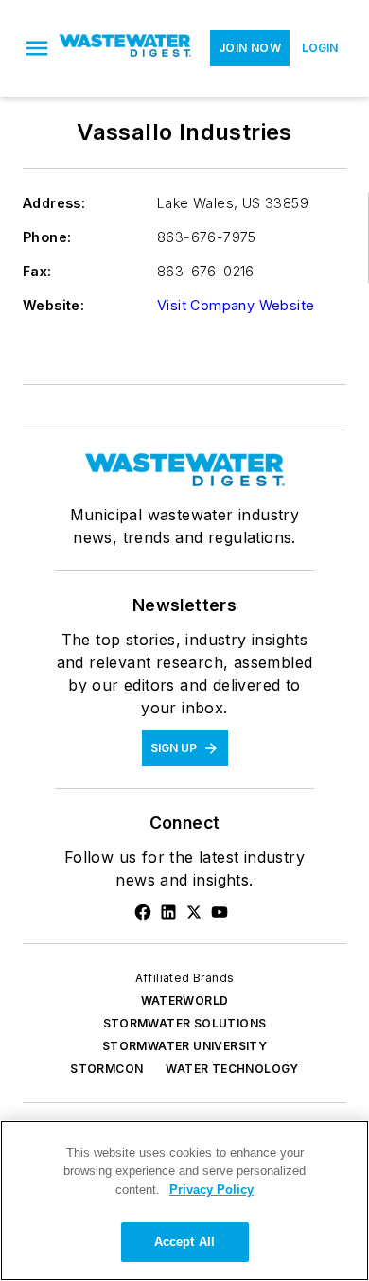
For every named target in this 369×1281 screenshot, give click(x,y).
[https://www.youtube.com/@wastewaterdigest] (219, 912)
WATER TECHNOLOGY (232, 1069)
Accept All (184, 1242)
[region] (184, 1200)
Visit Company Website (235, 305)
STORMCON (106, 1069)
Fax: (37, 271)
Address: (54, 203)
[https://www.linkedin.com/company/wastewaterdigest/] (168, 912)
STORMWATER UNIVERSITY (184, 1046)
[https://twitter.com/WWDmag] (193, 912)
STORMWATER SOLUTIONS (185, 1023)
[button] (37, 48)
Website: (53, 305)
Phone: (47, 237)
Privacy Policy (211, 1190)
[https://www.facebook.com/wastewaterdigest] (142, 912)
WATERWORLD (185, 1000)
